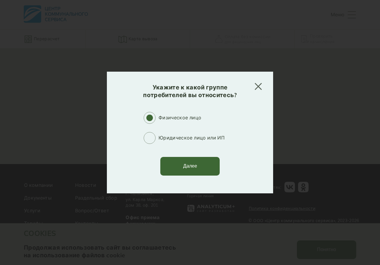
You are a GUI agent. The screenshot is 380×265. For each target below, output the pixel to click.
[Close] (258, 86)
